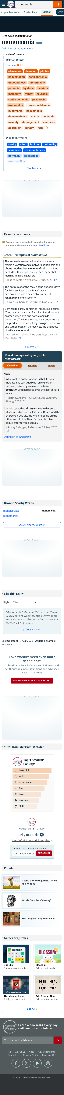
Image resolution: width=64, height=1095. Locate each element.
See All (31, 1008)
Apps (32, 1051)
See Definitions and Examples (31, 840)
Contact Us (14, 1054)
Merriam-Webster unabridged (32, 681)
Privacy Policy (31, 1054)
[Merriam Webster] (32, 822)
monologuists (11, 510)
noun (40, 42)
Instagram (48, 1063)
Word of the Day (32, 829)
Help (10, 1051)
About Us (20, 1051)
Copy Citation (33, 629)
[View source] (55, 280)
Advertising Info (47, 1051)
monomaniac (10, 515)
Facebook (15, 1063)
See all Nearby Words (31, 525)
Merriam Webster (9, 1026)
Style (6, 602)
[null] (42, 835)
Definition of (16, 48)
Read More (44, 245)
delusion (32, 365)
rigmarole (29, 834)
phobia (51, 365)
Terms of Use (49, 1054)
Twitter (26, 1063)
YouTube (37, 1063)
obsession (12, 365)
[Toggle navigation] (3, 4)
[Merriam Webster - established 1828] (10, 4)
